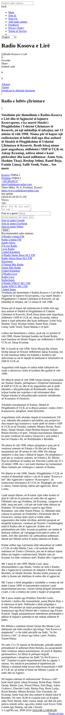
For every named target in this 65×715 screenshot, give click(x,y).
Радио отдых (56, 713)
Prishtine (6, 178)
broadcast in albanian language (18, 90)
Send (5, 230)
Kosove (5, 175)
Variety (5, 87)
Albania (5, 84)
